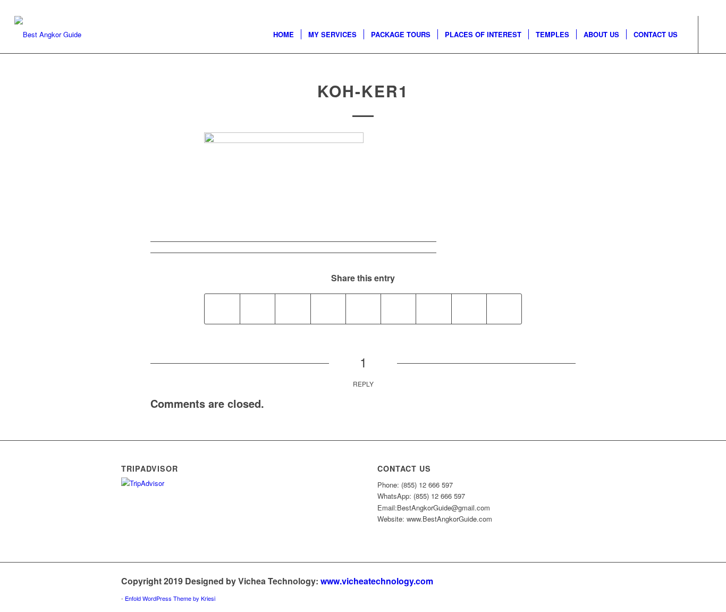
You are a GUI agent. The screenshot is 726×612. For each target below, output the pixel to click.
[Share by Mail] (504, 309)
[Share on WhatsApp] (292, 309)
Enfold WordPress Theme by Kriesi (170, 598)
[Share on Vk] (433, 309)
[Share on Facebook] (222, 309)
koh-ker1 (363, 90)
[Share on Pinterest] (328, 309)
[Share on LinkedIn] (363, 309)
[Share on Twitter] (257, 309)
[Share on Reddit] (469, 309)
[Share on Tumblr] (398, 309)
